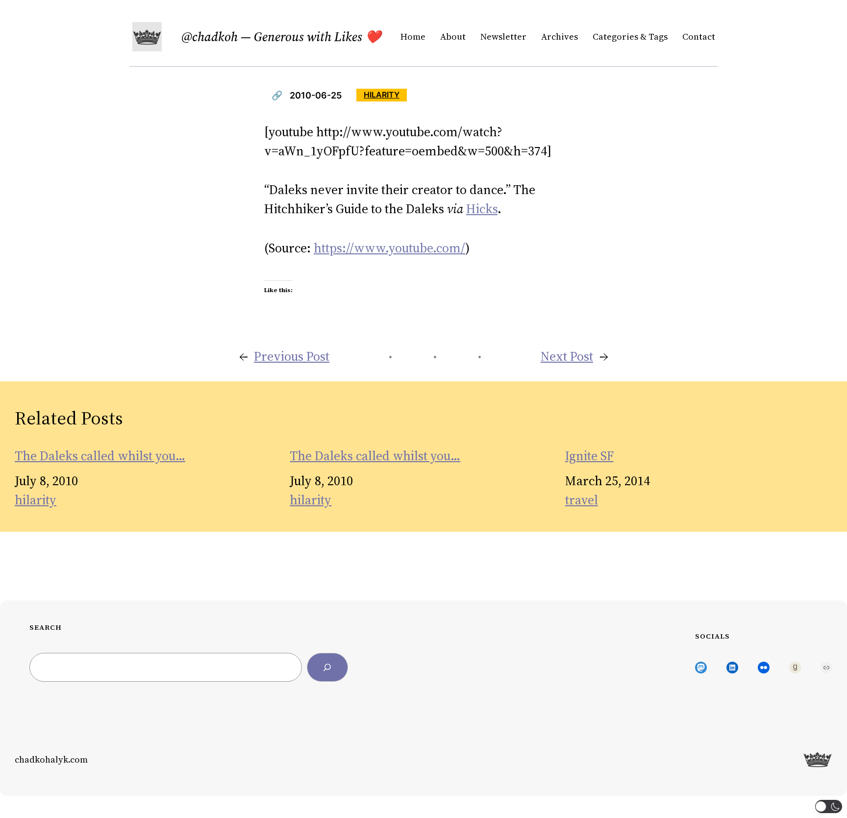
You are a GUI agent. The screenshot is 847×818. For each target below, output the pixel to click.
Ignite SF (589, 456)
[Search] (327, 667)
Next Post (567, 356)
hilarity (381, 94)
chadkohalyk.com (51, 759)
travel (581, 500)
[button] (828, 806)
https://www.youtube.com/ (389, 248)
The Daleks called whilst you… (100, 456)
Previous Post (291, 356)
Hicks (482, 209)
